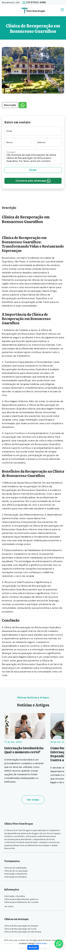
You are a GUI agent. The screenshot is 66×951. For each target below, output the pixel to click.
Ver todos (9, 906)
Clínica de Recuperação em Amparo (21, 925)
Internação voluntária (14, 896)
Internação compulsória (15, 873)
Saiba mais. (41, 943)
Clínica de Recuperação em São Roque (22, 931)
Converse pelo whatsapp (31, 180)
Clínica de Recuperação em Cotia (20, 929)
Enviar (33, 170)
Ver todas (33, 799)
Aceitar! (33, 947)
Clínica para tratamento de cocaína (21, 902)
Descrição (10, 105)
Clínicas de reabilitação (15, 867)
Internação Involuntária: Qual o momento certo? (24, 750)
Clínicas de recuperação (16, 871)
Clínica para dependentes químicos (21, 899)
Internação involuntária (15, 877)
